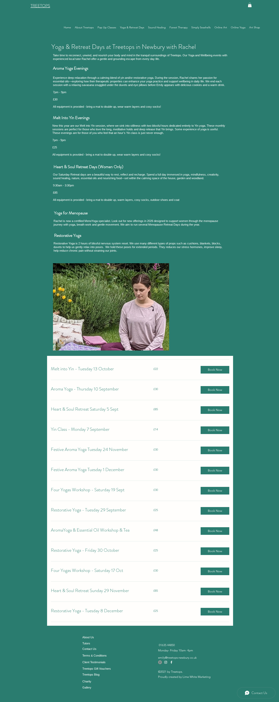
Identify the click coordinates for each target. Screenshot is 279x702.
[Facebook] (171, 662)
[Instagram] (166, 662)
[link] (97, 369)
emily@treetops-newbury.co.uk (177, 657)
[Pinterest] (160, 662)
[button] (250, 5)
